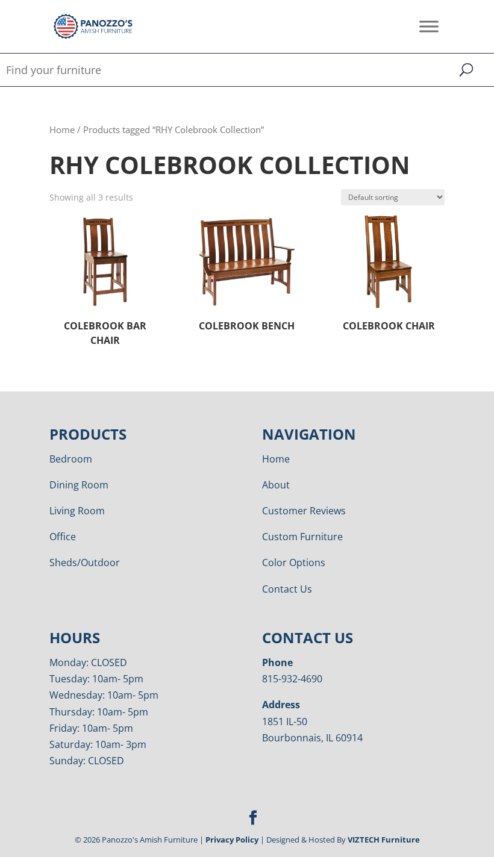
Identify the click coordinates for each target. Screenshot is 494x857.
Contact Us (287, 589)
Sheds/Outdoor (84, 562)
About (276, 484)
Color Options (293, 562)
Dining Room (78, 484)
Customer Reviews (304, 510)
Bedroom (70, 459)
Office (62, 536)
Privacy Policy (231, 839)
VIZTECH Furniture (384, 839)
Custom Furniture (302, 536)
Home (62, 129)
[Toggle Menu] (429, 26)
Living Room (77, 510)
